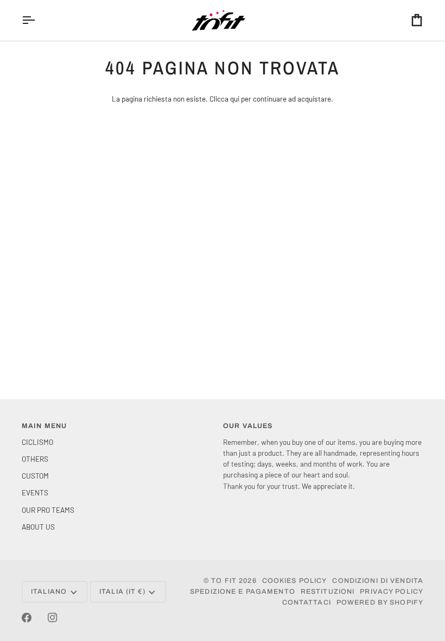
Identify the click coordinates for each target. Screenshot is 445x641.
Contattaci (306, 602)
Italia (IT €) (122, 591)
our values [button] (247, 426)
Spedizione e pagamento (242, 591)
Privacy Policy (391, 591)
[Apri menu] (38, 20)
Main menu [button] (44, 426)
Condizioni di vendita (377, 581)
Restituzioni (328, 591)
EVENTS (35, 492)
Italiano (49, 591)
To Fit (224, 581)
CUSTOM (35, 475)
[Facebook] (26, 618)
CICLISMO (37, 442)
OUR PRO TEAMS (48, 509)
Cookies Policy (294, 581)
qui (234, 98)
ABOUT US (38, 526)
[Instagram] (53, 618)
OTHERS (35, 458)
